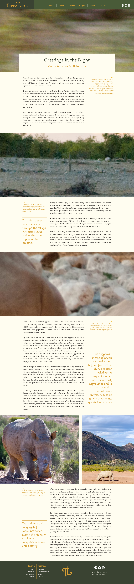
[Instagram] (129, 5)
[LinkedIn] (126, 5)
